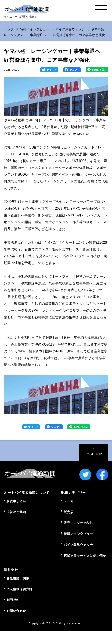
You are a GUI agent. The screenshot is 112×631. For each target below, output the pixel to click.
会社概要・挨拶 (18, 578)
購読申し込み (16, 501)
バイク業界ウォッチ (70, 29)
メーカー (70, 501)
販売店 (69, 512)
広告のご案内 (16, 512)
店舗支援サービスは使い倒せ (85, 556)
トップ (9, 29)
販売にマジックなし (78, 523)
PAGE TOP (93, 451)
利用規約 (13, 600)
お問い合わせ (16, 611)
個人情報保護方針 (20, 589)
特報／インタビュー (34, 29)
